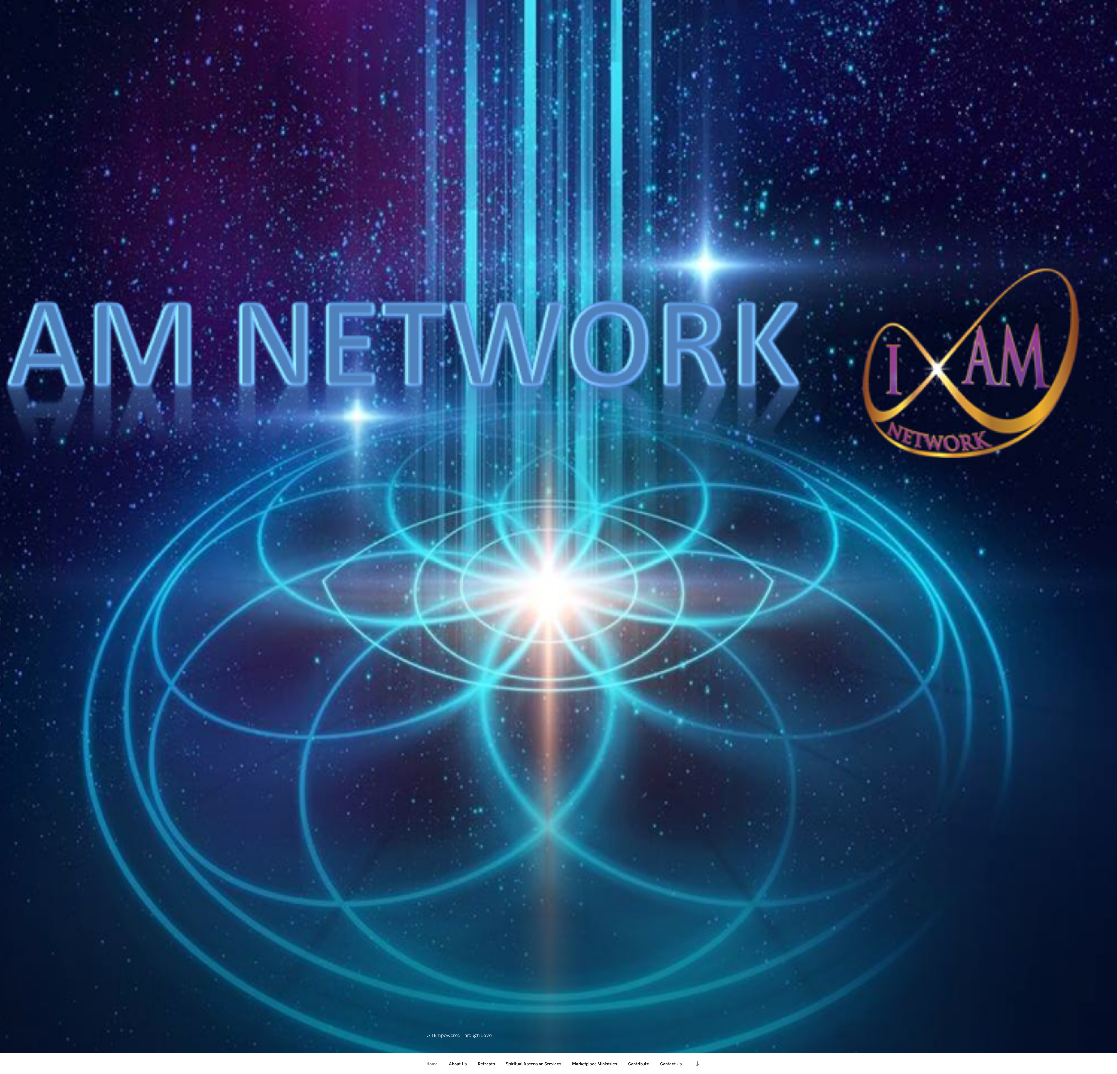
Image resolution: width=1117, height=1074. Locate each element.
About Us (458, 1063)
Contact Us (671, 1063)
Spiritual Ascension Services (533, 1063)
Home (432, 1063)
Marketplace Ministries (594, 1063)
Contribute (638, 1063)
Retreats (486, 1063)
